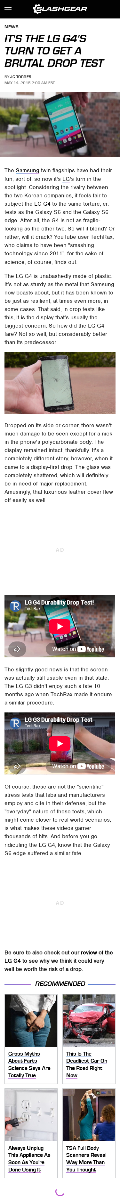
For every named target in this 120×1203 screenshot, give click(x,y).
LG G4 (42, 203)
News (11, 27)
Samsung (27, 170)
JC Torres (20, 76)
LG (66, 178)
